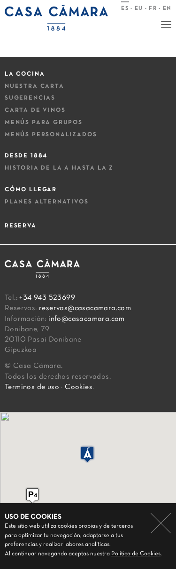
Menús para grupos (44, 122)
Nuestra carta (34, 86)
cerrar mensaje (160, 523)
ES (125, 8)
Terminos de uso (32, 387)
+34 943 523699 (47, 298)
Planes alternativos (47, 202)
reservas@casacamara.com (85, 308)
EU (139, 8)
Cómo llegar (31, 190)
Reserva (21, 226)
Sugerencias (30, 98)
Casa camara (56, 20)
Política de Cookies (136, 554)
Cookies (78, 387)
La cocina (25, 74)
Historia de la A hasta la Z (59, 168)
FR (153, 8)
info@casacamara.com (86, 319)
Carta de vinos (35, 110)
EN (167, 8)
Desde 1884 (26, 156)
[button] (32, 495)
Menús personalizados (51, 135)
